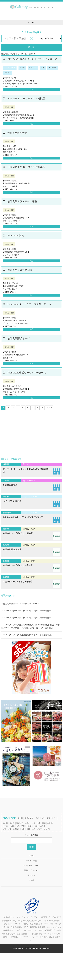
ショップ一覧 (31, 861)
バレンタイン (40, 818)
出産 (38, 823)
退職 (28, 829)
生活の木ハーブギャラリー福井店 (18, 533)
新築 (44, 823)
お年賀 (42, 826)
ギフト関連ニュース (31, 865)
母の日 (12, 823)
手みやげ (29, 826)
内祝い (27, 823)
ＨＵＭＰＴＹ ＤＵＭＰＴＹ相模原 (26, 98)
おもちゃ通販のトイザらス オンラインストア (32, 59)
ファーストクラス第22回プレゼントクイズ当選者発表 (27, 611)
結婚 (33, 823)
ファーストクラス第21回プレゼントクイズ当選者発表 (27, 618)
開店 (33, 829)
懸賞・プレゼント (31, 870)
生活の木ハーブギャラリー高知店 (18, 565)
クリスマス (29, 818)
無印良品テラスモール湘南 (22, 201)
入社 (23, 829)
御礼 (36, 826)
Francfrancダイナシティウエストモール (29, 304)
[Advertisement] (31, 14)
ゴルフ (39, 829)
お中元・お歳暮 (9, 826)
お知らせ (31, 875)
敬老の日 (19, 823)
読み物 (31, 880)
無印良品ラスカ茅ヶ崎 (19, 270)
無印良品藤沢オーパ (18, 338)
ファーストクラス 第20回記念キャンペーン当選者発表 (27, 635)
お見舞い (50, 823)
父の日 (5, 823)
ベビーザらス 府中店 (12, 501)
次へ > (49, 408)
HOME (31, 856)
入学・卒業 (20, 826)
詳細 (31, 89)
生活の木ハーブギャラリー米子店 (18, 581)
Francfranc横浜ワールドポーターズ (26, 372)
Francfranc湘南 (15, 235)
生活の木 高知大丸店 (12, 549)
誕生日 (20, 818)
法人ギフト (48, 829)
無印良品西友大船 (17, 133)
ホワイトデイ (52, 818)
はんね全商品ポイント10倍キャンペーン (21, 604)
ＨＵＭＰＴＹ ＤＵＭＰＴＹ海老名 (26, 167)
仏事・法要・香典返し (11, 829)
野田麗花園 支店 (10, 485)
